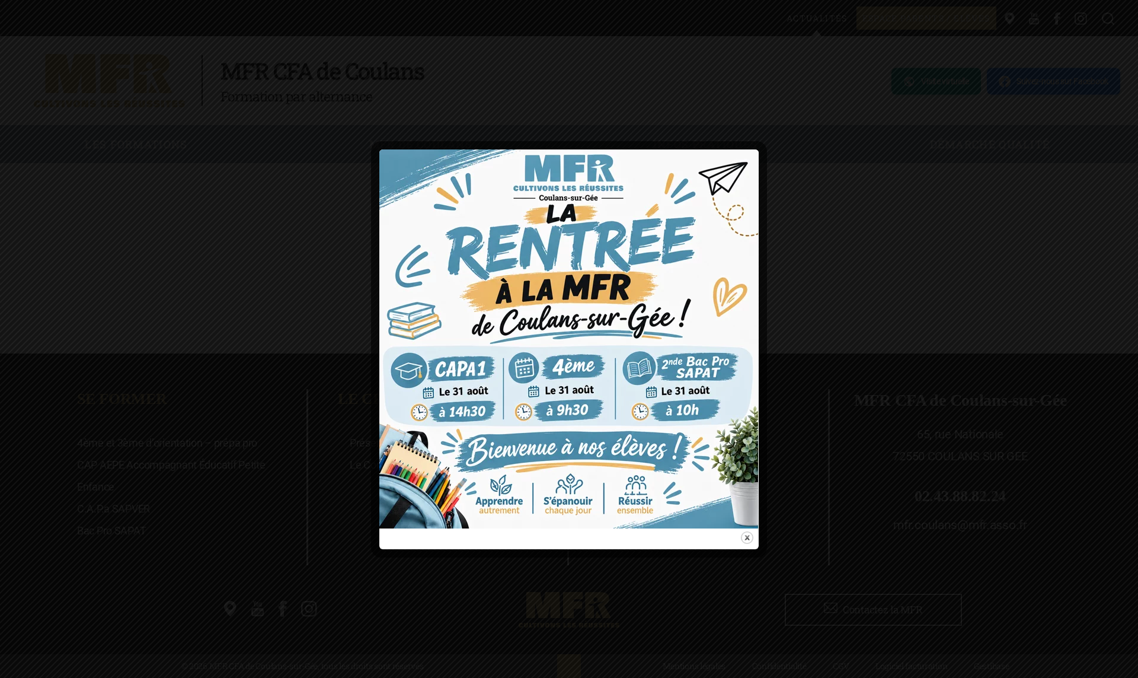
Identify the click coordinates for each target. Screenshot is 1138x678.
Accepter (469, 378)
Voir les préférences (664, 378)
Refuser (564, 378)
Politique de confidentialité (575, 409)
